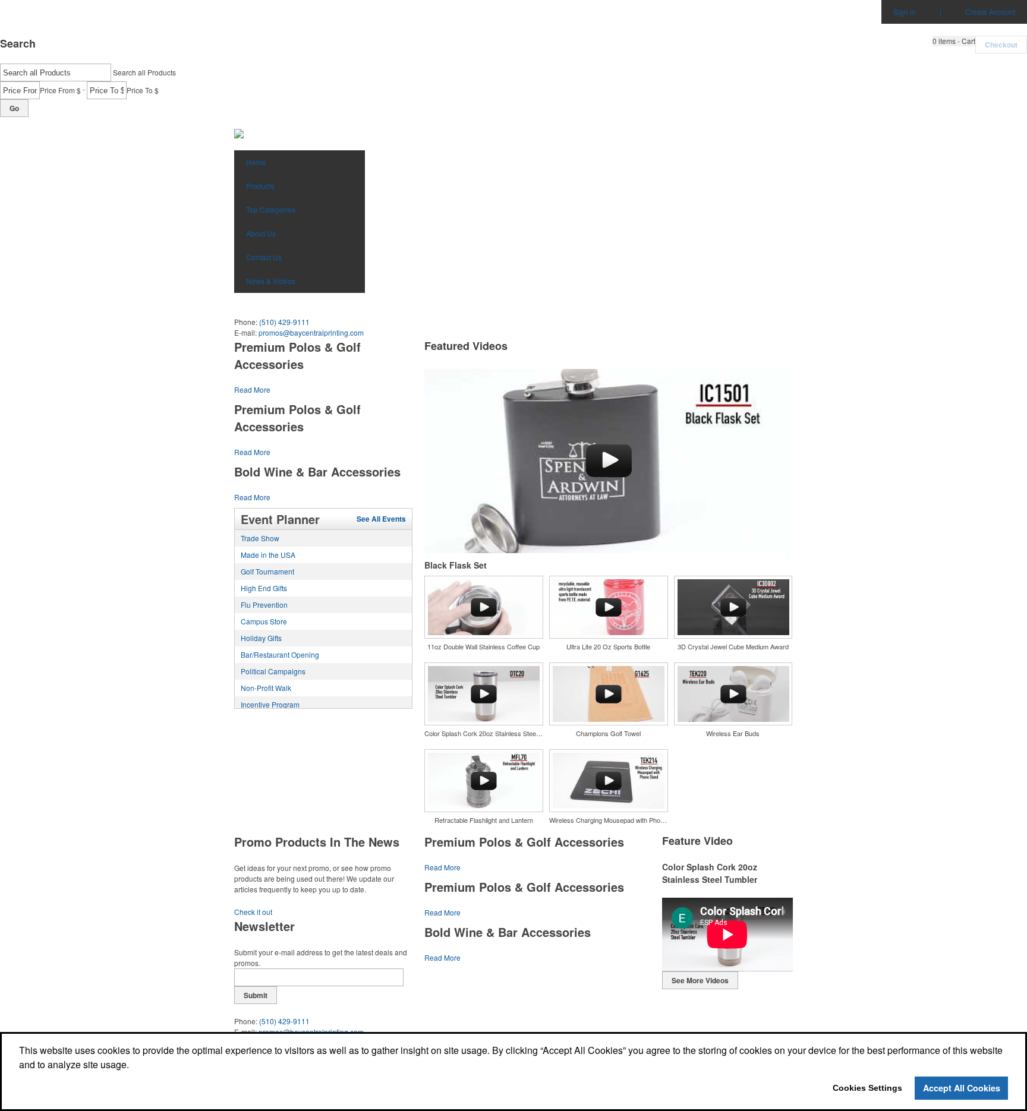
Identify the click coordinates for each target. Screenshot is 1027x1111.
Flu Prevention (264, 604)
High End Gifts (264, 588)
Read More (252, 389)
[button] (954, 41)
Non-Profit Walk (266, 688)
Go (14, 108)
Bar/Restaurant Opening (280, 654)
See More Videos (700, 980)
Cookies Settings (867, 1088)
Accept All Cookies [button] (961, 1088)
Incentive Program (270, 704)
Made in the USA (268, 555)
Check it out (253, 912)
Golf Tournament (267, 571)
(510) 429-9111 (284, 322)
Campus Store (264, 621)
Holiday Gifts (261, 638)
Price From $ (60, 90)
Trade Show (260, 538)
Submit (255, 995)
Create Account (990, 12)
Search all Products (144, 72)
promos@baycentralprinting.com (311, 332)
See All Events (381, 518)
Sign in (904, 12)
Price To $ (143, 90)
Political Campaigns (273, 671)
